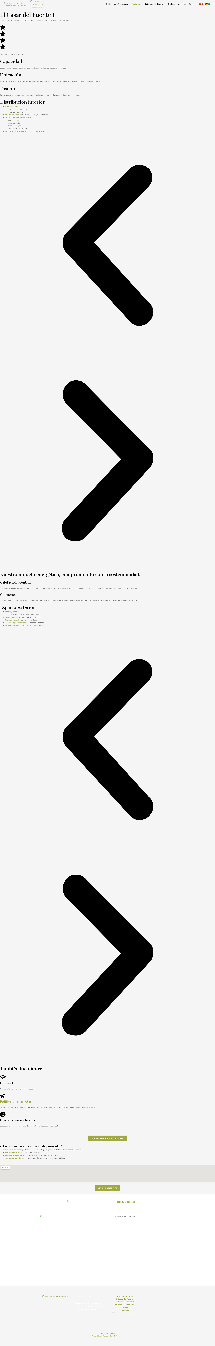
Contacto (182, 4)
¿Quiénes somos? (121, 4)
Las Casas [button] (136, 4)
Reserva (192, 4)
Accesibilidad (109, 1336)
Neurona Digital (107, 1333)
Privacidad (96, 1336)
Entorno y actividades (125, 1304)
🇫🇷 (205, 4)
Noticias (171, 4)
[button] (141, 4)
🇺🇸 (202, 4)
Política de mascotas (16, 1102)
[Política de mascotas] (3, 1096)
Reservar (125, 1310)
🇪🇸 (200, 4)
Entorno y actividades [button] (154, 4)
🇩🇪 (207, 4)
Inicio (108, 4)
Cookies (120, 1336)
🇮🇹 (209, 4)
